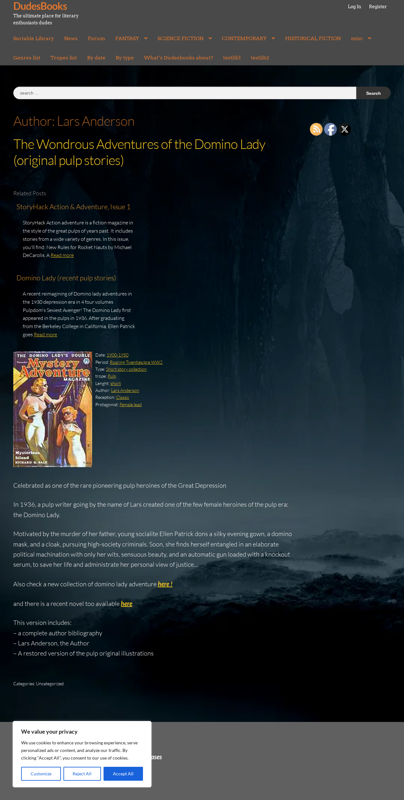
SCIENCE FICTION (180, 38)
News (71, 38)
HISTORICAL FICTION (313, 38)
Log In (354, 6)
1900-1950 (117, 354)
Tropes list (63, 58)
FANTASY (127, 38)
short (115, 383)
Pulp (112, 376)
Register (378, 6)
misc (357, 38)
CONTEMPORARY (244, 38)
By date (96, 58)
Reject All (82, 773)
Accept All (123, 773)
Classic (122, 397)
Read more (62, 255)
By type (125, 58)
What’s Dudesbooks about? (178, 58)
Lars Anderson (125, 390)
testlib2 (260, 58)
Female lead (131, 404)
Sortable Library (33, 38)
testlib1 (232, 58)
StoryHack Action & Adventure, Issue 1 (73, 206)
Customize (41, 773)
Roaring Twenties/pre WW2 (136, 362)
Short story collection (126, 369)
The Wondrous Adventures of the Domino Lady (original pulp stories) (139, 152)
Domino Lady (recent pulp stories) (66, 277)
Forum (96, 38)
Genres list (26, 58)
